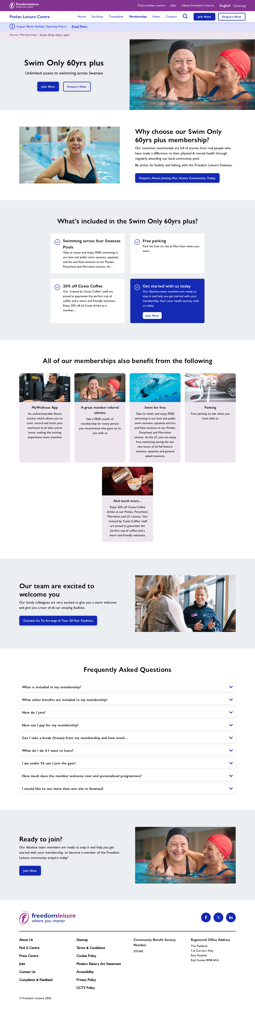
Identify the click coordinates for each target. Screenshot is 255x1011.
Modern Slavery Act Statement (98, 964)
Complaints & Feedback (36, 980)
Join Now (204, 16)
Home (14, 35)
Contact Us (27, 972)
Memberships (28, 35)
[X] (218, 917)
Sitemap (82, 940)
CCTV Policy (85, 988)
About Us (26, 940)
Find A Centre (29, 948)
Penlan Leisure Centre (30, 16)
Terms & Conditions (90, 948)
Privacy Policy (86, 980)
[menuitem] (151, 5)
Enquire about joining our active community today (177, 178)
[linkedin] (231, 917)
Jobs (22, 964)
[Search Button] (185, 16)
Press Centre (28, 956)
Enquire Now (231, 16)
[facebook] (206, 917)
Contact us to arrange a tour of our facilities (58, 620)
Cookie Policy (86, 956)
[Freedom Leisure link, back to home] (24, 5)
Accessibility (85, 972)
